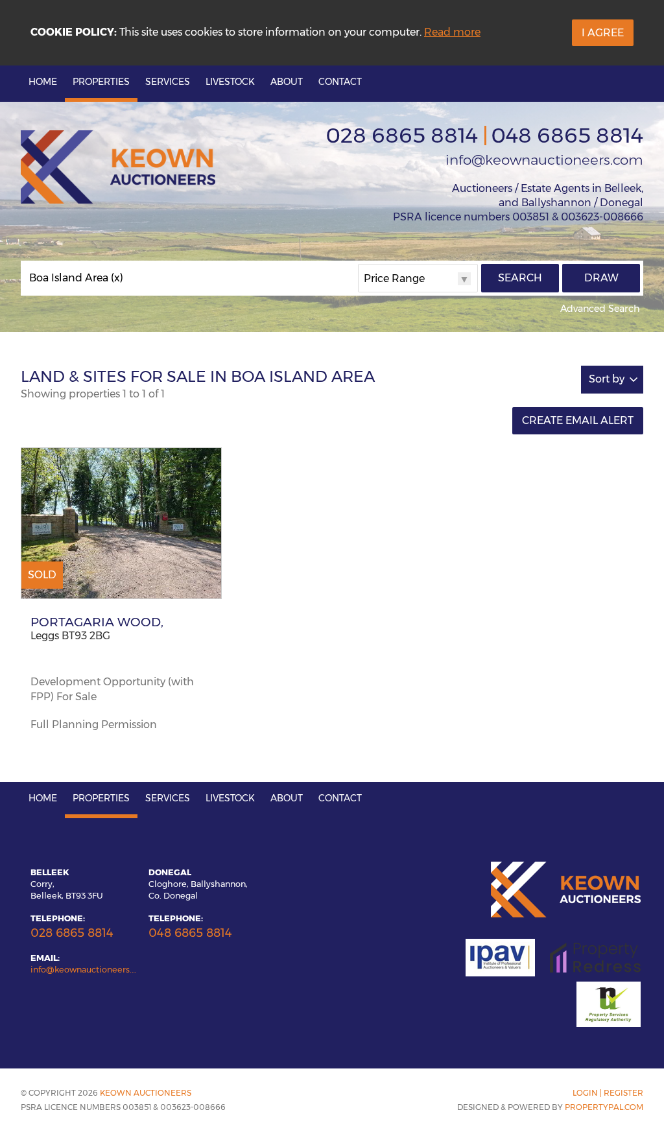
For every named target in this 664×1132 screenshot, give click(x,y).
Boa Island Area (76, 278)
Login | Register (608, 1093)
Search (520, 278)
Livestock (230, 82)
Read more (452, 32)
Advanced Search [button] (600, 308)
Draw (601, 278)
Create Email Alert (578, 420)
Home (43, 82)
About (286, 82)
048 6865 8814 (567, 135)
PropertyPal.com (604, 1107)
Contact (340, 82)
